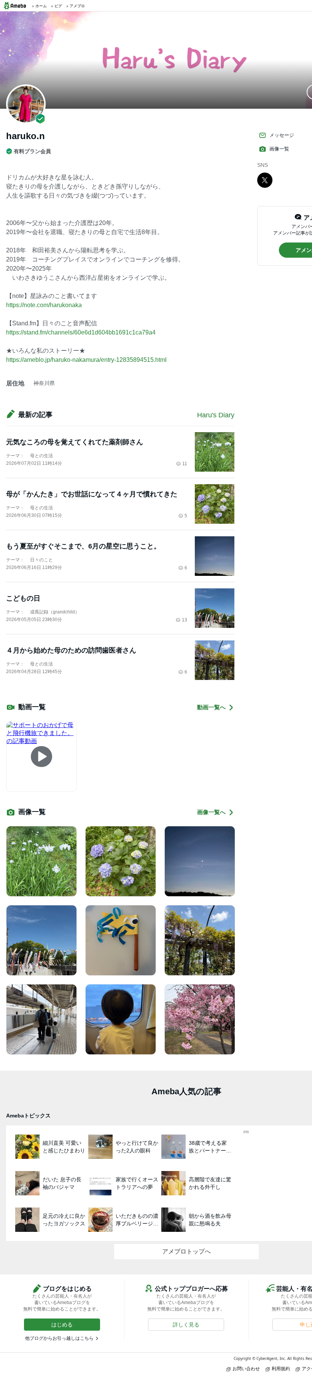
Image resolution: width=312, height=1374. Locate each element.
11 (184, 463)
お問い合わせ (246, 1368)
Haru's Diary (215, 415)
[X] (264, 180)
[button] (62, 1325)
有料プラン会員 (32, 151)
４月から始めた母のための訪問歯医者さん (71, 650)
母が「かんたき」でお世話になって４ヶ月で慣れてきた (91, 494)
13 (184, 620)
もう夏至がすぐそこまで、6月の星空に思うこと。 (83, 546)
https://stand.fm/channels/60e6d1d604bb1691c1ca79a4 (81, 332)
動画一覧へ (211, 707)
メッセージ (281, 135)
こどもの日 (23, 598)
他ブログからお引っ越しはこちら (59, 1338)
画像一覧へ (211, 812)
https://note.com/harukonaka (44, 305)
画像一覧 (279, 149)
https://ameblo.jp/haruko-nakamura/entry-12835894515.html (86, 360)
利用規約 (281, 1368)
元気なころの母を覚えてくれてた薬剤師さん (74, 442)
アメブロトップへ (186, 1251)
